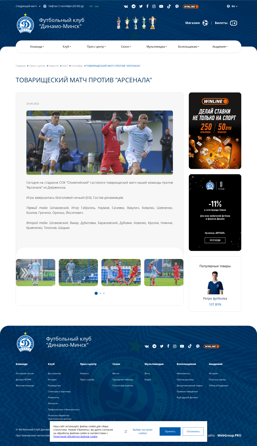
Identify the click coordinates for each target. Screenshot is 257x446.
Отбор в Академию (218, 385)
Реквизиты (53, 397)
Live (97, 6)
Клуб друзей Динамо (187, 397)
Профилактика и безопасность (64, 409)
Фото (147, 373)
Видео (148, 379)
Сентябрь (77, 65)
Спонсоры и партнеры (59, 391)
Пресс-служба (87, 379)
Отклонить (193, 431)
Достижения (54, 373)
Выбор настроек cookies (142, 431)
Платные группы (217, 379)
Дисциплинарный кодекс (190, 385)
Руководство (54, 385)
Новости (54, 65)
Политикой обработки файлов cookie (75, 436)
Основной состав (25, 373)
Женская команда (25, 385)
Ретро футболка (215, 298)
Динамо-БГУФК (23, 379)
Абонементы (183, 373)
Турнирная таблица (122, 379)
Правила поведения (187, 391)
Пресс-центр (37, 65)
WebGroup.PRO (229, 435)
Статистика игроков (122, 385)
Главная (21, 65)
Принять (170, 431)
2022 (65, 65)
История (52, 379)
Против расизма (185, 379)
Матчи (115, 373)
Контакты (53, 403)
